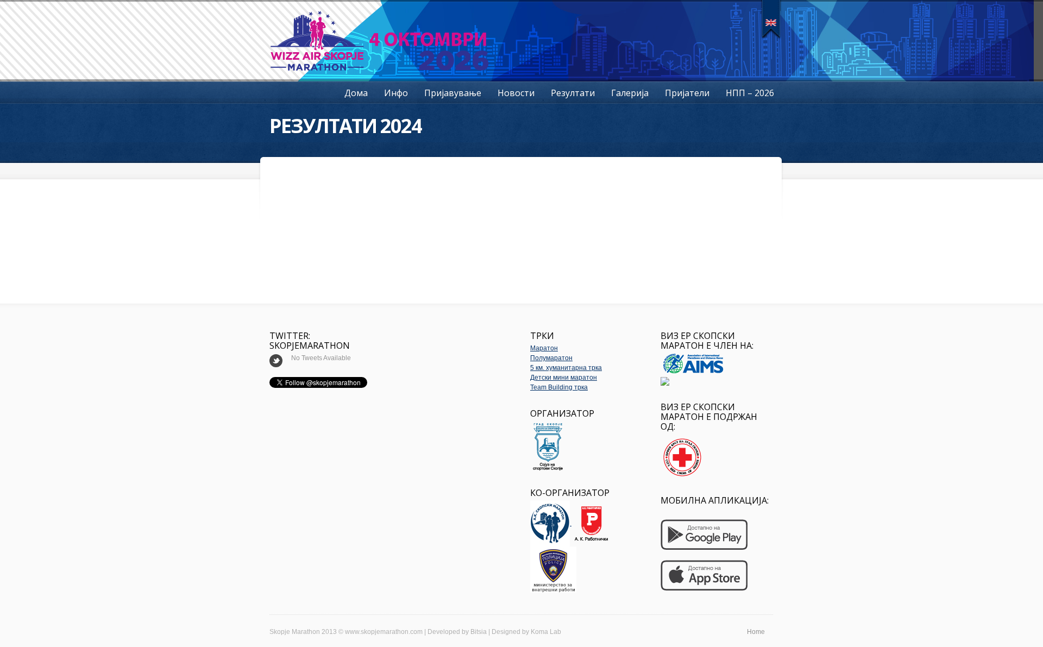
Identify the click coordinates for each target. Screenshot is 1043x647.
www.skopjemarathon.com (384, 632)
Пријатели (687, 93)
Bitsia (478, 632)
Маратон (544, 348)
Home (756, 632)
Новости (516, 93)
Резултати (573, 93)
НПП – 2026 (750, 93)
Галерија (630, 93)
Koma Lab (546, 632)
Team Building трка (559, 387)
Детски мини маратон (563, 377)
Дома (356, 93)
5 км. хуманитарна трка (566, 368)
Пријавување (452, 93)
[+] (771, 18)
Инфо (396, 93)
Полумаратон (551, 358)
